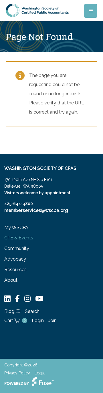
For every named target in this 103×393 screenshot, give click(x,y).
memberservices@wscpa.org (36, 210)
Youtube (39, 298)
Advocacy (15, 259)
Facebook (17, 298)
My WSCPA (16, 227)
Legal (40, 373)
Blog (9, 311)
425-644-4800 (18, 203)
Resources (15, 269)
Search (32, 311)
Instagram (27, 298)
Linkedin (7, 298)
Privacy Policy (17, 373)
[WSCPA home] (37, 10)
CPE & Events (18, 238)
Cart (14, 320)
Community (16, 248)
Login (38, 320)
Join (52, 320)
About (10, 280)
